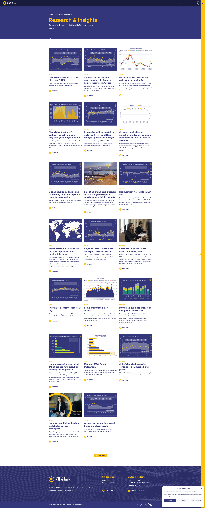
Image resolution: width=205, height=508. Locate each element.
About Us (171, 3)
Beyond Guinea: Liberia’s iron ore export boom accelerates (98, 250)
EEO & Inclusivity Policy (87, 487)
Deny (183, 500)
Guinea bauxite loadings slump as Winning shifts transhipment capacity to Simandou (64, 194)
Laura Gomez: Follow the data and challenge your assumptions (64, 426)
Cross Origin (144, 505)
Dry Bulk (51, 74)
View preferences (196, 500)
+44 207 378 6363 (138, 490)
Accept (170, 500)
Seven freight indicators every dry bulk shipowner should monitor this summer (64, 251)
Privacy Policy (75, 487)
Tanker (121, 74)
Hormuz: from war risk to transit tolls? (135, 193)
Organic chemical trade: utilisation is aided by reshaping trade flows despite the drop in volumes (135, 136)
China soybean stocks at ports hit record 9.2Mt (64, 79)
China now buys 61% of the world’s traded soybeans (132, 250)
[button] (202, 488)
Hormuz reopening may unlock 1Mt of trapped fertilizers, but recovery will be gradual (64, 367)
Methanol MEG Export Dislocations (95, 365)
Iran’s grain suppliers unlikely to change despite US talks (135, 309)
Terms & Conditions (54, 487)
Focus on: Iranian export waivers (96, 309)
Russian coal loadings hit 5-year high (64, 309)
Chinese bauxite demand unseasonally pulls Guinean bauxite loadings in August (97, 80)
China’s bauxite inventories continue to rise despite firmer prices (134, 367)
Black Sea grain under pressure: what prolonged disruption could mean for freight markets (100, 194)
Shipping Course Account (56, 490)
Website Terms (65, 487)
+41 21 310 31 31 (111, 490)
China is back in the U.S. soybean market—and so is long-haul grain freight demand (64, 135)
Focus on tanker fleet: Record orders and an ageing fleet (133, 79)
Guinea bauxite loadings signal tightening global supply (99, 424)
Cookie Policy (182, 505)
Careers (180, 3)
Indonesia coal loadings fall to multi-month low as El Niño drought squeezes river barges (99, 135)
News (189, 3)
